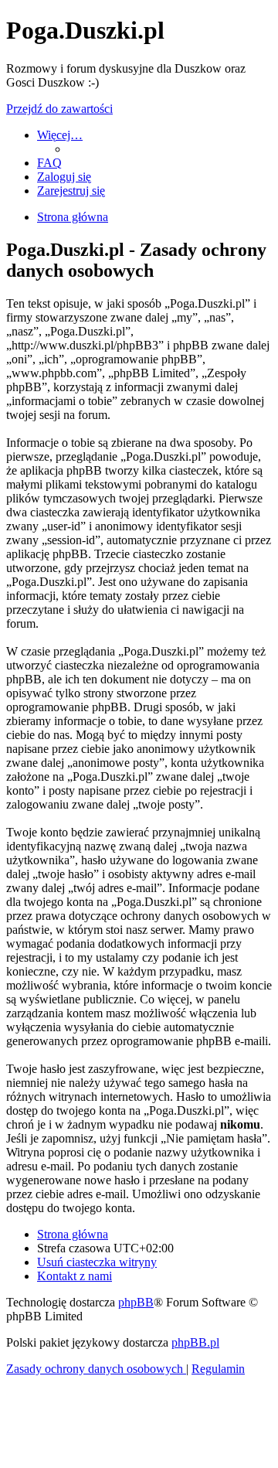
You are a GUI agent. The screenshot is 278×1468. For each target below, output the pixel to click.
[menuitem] (49, 162)
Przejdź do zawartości (59, 108)
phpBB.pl (195, 1342)
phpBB (136, 1302)
